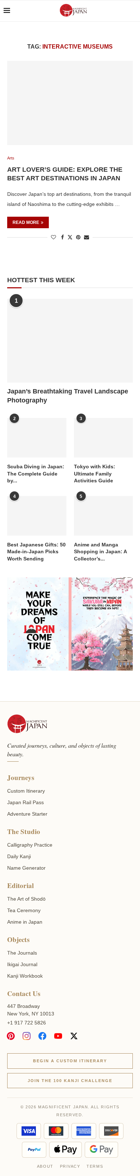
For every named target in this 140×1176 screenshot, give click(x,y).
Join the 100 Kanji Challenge (70, 1080)
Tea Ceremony (24, 910)
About (45, 1166)
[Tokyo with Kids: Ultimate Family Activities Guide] (103, 438)
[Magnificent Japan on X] (74, 1036)
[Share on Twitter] (70, 237)
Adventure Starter (27, 814)
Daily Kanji (19, 856)
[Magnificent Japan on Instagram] (26, 1036)
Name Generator (26, 868)
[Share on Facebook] (62, 237)
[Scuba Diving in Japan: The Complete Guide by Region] (36, 438)
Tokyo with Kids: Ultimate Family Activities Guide (94, 473)
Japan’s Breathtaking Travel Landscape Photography (67, 396)
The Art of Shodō (26, 899)
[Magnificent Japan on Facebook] (42, 1036)
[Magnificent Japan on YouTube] (58, 1036)
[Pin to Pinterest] (78, 237)
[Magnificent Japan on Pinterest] (11, 1036)
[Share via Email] (86, 237)
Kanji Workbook (25, 976)
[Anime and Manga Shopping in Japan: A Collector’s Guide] (103, 516)
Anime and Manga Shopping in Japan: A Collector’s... (100, 552)
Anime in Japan (24, 922)
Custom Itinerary (26, 791)
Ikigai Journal (22, 964)
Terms (95, 1166)
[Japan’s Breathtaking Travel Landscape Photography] (70, 341)
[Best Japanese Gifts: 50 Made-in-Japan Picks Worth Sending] (36, 516)
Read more (26, 222)
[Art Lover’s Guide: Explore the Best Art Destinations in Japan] (70, 103)
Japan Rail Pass (25, 802)
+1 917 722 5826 (26, 1023)
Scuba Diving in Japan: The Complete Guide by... (35, 473)
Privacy (70, 1166)
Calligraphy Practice (29, 845)
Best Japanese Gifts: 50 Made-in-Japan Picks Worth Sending (36, 552)
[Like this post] (53, 237)
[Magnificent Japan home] (27, 725)
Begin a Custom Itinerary (70, 1061)
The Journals (22, 953)
